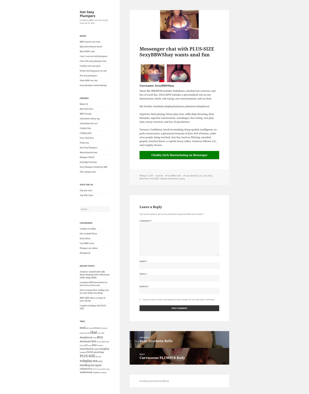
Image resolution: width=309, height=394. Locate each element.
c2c (200, 175)
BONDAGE (97, 328)
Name (143, 261)
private (98, 356)
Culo (98, 333)
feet (93, 341)
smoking (85, 365)
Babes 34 (84, 104)
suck (94, 369)
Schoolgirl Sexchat (88, 162)
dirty (100, 337)
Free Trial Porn (87, 138)
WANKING (103, 372)
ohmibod (83, 352)
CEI (88, 333)
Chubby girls (85, 133)
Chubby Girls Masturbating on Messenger (179, 155)
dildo (94, 338)
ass (87, 328)
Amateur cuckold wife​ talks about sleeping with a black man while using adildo (95, 274)
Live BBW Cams (87, 243)
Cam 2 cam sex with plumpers (93, 56)
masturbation (87, 348)
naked (96, 349)
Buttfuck (104, 328)
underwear (86, 372)
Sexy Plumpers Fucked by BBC (94, 167)
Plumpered (85, 253)
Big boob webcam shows (91, 46)
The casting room (88, 171)
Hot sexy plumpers (88, 75)
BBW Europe (85, 113)
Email (144, 274)
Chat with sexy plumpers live (93, 61)
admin (160, 175)
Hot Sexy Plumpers (87, 14)
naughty (104, 348)
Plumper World (87, 157)
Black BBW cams (87, 51)
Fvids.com (84, 142)
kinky (90, 345)
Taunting (99, 369)
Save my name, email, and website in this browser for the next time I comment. (179, 299)
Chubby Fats (85, 128)
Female (99, 342)
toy (103, 369)
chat (93, 332)
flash (103, 342)
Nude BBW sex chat (89, 80)
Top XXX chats (86, 195)
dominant (85, 341)
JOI (86, 345)
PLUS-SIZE (87, 356)
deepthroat (86, 337)
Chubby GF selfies (88, 228)
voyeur (96, 372)
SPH (92, 365)
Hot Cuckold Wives (88, 233)
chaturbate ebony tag (90, 118)
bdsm (91, 328)
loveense (100, 345)
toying (107, 369)
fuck (107, 342)
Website (144, 286)
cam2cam (83, 333)
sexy (100, 361)
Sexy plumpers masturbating (93, 85)
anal (83, 328)
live (94, 345)
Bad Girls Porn (86, 109)
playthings (99, 352)
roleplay (86, 361)
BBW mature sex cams (90, 41)
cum (102, 333)
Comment (146, 221)
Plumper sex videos (89, 248)
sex (95, 361)
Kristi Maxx (85, 238)
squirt (98, 365)
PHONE (89, 352)
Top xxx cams (86, 190)
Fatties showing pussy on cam (93, 70)
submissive (86, 368)
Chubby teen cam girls (90, 66)
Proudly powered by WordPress (154, 381)
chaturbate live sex (88, 123)
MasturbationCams (88, 152)
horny (82, 345)
